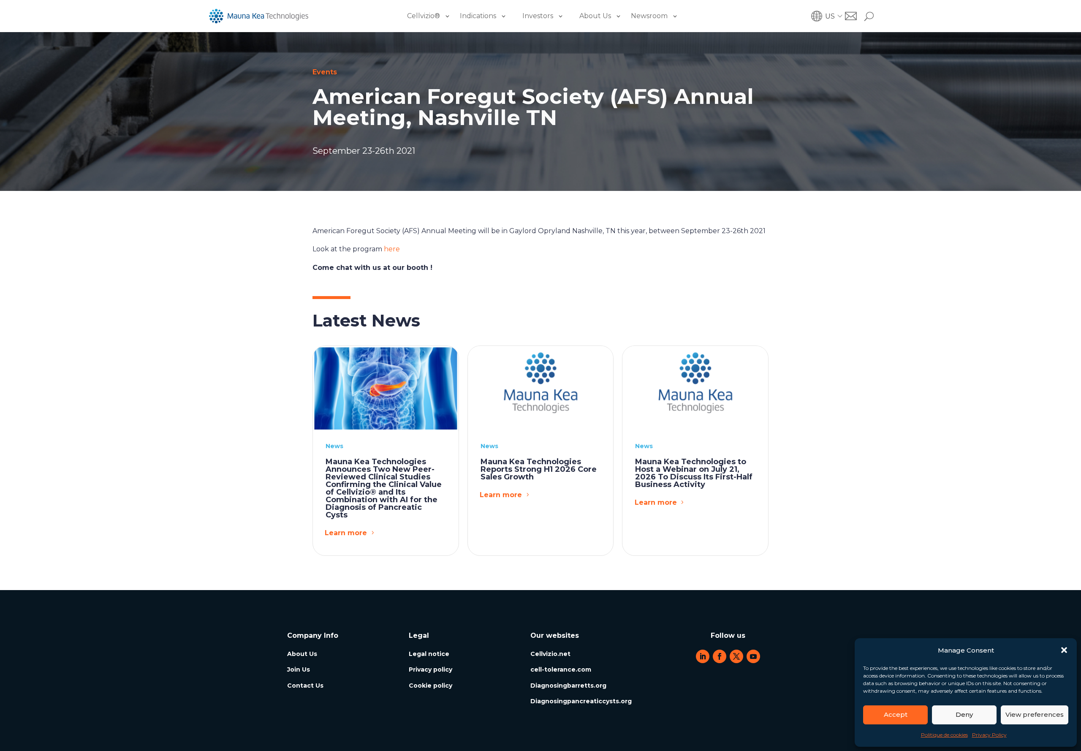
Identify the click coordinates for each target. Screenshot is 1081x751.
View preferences (1034, 714)
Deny (964, 714)
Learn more (346, 533)
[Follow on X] (736, 656)
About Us (595, 16)
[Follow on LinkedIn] (702, 656)
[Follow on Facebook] (719, 656)
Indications (478, 16)
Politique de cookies (944, 735)
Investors (537, 16)
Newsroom (649, 16)
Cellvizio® (423, 16)
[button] (1064, 650)
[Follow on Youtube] (753, 656)
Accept (895, 714)
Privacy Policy (989, 735)
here (392, 249)
